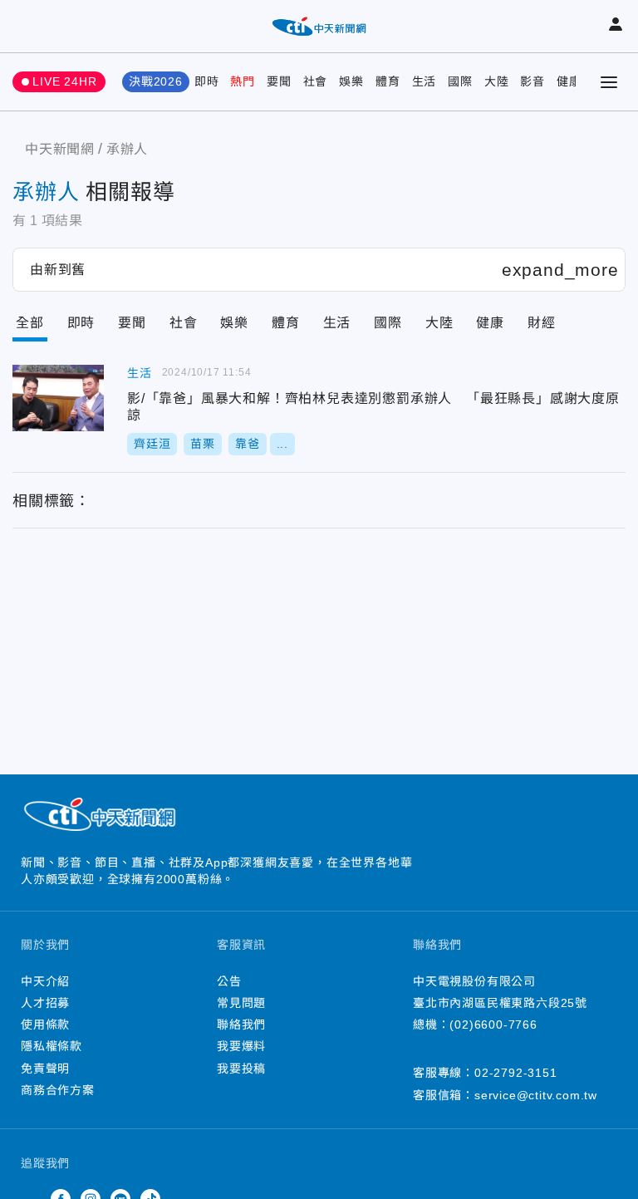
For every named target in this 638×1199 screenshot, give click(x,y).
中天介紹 (45, 981)
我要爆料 (241, 1046)
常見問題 (241, 1003)
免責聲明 (45, 1068)
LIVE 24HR (64, 81)
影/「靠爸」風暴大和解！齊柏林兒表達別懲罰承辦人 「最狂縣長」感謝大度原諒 (58, 398)
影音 (532, 81)
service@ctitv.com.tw (535, 1095)
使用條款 (45, 1024)
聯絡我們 (241, 1024)
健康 (569, 81)
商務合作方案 (58, 1090)
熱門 (242, 81)
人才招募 (45, 1003)
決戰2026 (156, 81)
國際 (460, 81)
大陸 (496, 81)
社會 (315, 81)
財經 (542, 323)
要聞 (279, 81)
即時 (206, 81)
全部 (30, 323)
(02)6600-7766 (493, 1024)
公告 (229, 981)
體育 (387, 81)
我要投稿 (241, 1068)
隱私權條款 (51, 1046)
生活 (424, 81)
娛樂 (351, 81)
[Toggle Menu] (609, 82)
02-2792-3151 (515, 1072)
